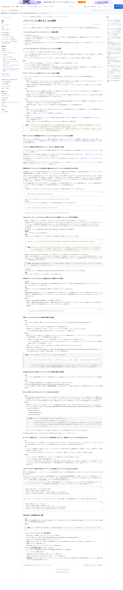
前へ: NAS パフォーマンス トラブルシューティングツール (38, 565)
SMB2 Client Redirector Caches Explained (82, 405)
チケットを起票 (66, 433)
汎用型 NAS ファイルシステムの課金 (42, 180)
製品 (100, 24)
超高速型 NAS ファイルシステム (92, 42)
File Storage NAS (13, 10)
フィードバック (65, 571)
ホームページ (25, 16)
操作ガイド (40, 16)
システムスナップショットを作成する (72, 527)
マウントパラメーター (94, 462)
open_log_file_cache (56, 304)
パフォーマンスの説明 (47, 16)
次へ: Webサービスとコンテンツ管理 (92, 565)
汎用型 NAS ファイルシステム (43, 38)
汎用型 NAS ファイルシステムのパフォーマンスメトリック (79, 162)
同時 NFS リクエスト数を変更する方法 (43, 274)
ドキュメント (5, 10)
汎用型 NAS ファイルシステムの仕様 (51, 173)
